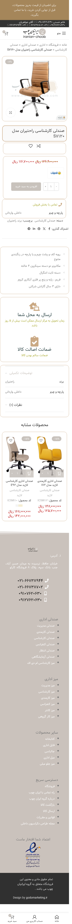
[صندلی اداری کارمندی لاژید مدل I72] (50, 456)
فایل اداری (49, 745)
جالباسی (50, 751)
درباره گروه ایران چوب (42, 798)
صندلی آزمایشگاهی (43, 656)
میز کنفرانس (47, 704)
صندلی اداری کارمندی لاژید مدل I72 (49, 483)
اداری (42, 44)
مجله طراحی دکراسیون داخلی (38, 823)
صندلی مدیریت (46, 625)
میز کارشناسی (46, 691)
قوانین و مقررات (46, 817)
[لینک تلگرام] (29, 229)
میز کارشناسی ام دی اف (41, 663)
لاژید (49, 495)
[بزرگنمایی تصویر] (10, 112)
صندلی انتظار (47, 650)
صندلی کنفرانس (45, 644)
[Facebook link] (49, 229)
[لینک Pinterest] (39, 229)
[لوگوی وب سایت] (34, 33)
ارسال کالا (49, 811)
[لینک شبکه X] (44, 229)
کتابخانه (50, 739)
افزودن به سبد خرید (26, 186)
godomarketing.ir (36, 897)
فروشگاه (53, 44)
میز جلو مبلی (47, 763)
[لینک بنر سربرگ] (34, 10)
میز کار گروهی (46, 716)
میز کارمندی (48, 698)
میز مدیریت (48, 685)
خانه (64, 44)
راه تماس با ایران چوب (42, 792)
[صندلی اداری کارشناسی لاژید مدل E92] (19, 456)
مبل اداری (49, 757)
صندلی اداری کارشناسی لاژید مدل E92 (19, 483)
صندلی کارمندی (46, 632)
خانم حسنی (51, 22)
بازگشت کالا (48, 805)
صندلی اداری (28, 44)
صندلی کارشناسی (45, 220)
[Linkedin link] (34, 229)
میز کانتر (50, 710)
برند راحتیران (14, 220)
